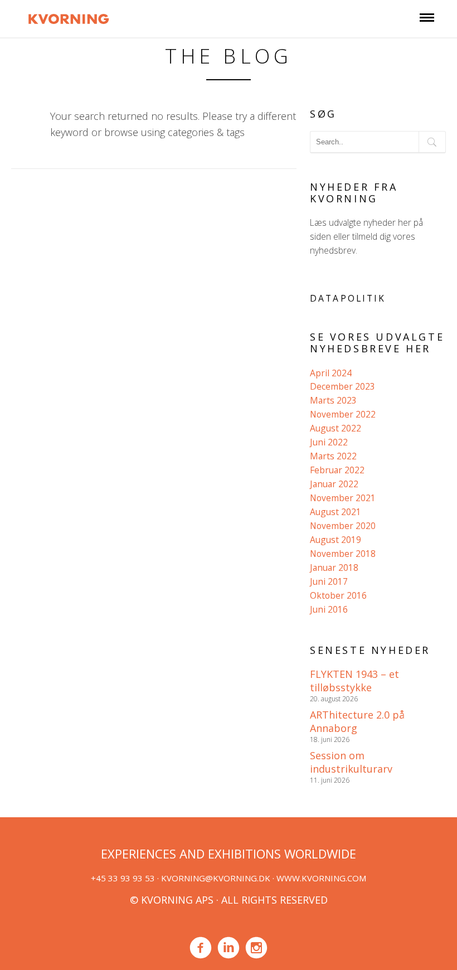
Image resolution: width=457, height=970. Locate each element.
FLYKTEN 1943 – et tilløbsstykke (354, 680)
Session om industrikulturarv (351, 762)
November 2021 (343, 498)
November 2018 (343, 553)
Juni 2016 (329, 609)
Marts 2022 (333, 456)
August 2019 (335, 540)
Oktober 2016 (338, 595)
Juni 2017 (329, 581)
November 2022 (343, 414)
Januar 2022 (334, 484)
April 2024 (331, 373)
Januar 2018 (334, 567)
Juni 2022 (329, 442)
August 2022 (335, 428)
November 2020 (343, 526)
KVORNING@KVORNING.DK (215, 878)
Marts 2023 (333, 400)
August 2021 (335, 512)
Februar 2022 (337, 470)
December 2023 (342, 386)
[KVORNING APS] (68, 17)
